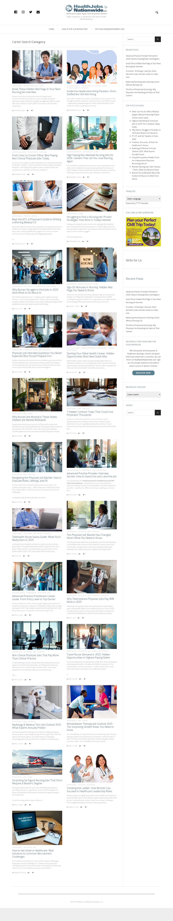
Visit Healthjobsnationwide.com (109, 29)
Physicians (84, 88)
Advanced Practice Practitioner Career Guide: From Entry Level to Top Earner (33, 597)
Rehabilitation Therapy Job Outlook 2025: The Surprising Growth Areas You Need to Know (90, 727)
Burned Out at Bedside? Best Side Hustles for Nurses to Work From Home (146, 176)
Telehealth (47, 533)
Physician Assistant (73, 88)
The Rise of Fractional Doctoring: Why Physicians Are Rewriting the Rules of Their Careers (143, 92)
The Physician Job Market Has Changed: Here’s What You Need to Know (89, 536)
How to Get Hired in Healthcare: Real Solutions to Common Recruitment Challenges (33, 853)
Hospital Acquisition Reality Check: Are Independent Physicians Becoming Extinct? (146, 160)
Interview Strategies (30, 85)
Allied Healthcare (73, 348)
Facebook (18, 12)
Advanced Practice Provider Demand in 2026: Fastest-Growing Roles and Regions (142, 57)
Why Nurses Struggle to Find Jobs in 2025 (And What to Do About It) (35, 291)
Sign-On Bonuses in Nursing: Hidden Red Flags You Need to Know (89, 288)
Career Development (74, 151)
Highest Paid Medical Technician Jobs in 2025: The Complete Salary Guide (146, 124)
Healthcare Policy (39, 286)
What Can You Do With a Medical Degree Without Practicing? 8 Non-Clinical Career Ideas (146, 114)
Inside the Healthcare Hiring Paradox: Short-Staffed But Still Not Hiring (92, 92)
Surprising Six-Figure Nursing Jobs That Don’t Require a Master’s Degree (37, 782)
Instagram (26, 12)
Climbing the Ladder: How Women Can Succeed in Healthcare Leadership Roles (89, 789)
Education (81, 784)
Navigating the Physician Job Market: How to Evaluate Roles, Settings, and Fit (36, 479)
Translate (144, 203)
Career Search (17, 85)
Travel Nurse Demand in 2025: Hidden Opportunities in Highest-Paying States (88, 656)
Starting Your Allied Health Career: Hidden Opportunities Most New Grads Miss (90, 355)
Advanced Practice (73, 85)
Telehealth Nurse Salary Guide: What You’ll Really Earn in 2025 (36, 538)
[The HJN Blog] (86, 10)
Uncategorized (72, 350)
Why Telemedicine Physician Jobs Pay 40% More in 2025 (90, 600)
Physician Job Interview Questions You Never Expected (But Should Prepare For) (37, 354)
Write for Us (134, 260)
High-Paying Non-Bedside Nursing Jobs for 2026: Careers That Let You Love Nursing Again (90, 158)
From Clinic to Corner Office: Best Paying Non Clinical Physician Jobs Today (34, 157)
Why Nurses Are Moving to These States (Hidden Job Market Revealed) (34, 418)
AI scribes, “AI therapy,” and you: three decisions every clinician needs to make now (142, 74)
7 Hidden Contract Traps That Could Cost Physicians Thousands (90, 413)
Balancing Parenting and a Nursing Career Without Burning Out (142, 83)
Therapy (111, 348)
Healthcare (96, 85)
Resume (34, 216)
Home (51, 29)
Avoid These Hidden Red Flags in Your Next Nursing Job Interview (36, 90)
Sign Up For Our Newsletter (74, 29)
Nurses (41, 85)
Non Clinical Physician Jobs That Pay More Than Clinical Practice (35, 656)
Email (41, 12)
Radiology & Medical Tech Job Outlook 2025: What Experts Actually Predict (36, 726)
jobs (48, 286)
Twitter (33, 12)
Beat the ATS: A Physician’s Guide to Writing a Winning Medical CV (36, 221)
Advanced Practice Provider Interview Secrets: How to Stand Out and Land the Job (92, 475)
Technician (31, 721)
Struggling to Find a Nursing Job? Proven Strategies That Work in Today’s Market (89, 218)
